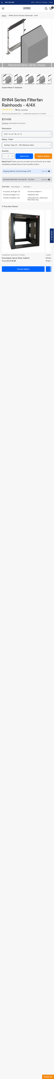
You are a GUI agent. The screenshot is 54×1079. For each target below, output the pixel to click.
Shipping (5, 123)
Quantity (5, 151)
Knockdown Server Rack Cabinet (15, 258)
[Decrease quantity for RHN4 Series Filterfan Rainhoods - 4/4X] (4, 156)
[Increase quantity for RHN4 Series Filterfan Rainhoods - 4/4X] (12, 156)
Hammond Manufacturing (13, 255)
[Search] (46, 8)
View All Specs (15, 186)
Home (4, 15)
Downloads (26, 186)
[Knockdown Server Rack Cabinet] (23, 231)
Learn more (45, 171)
